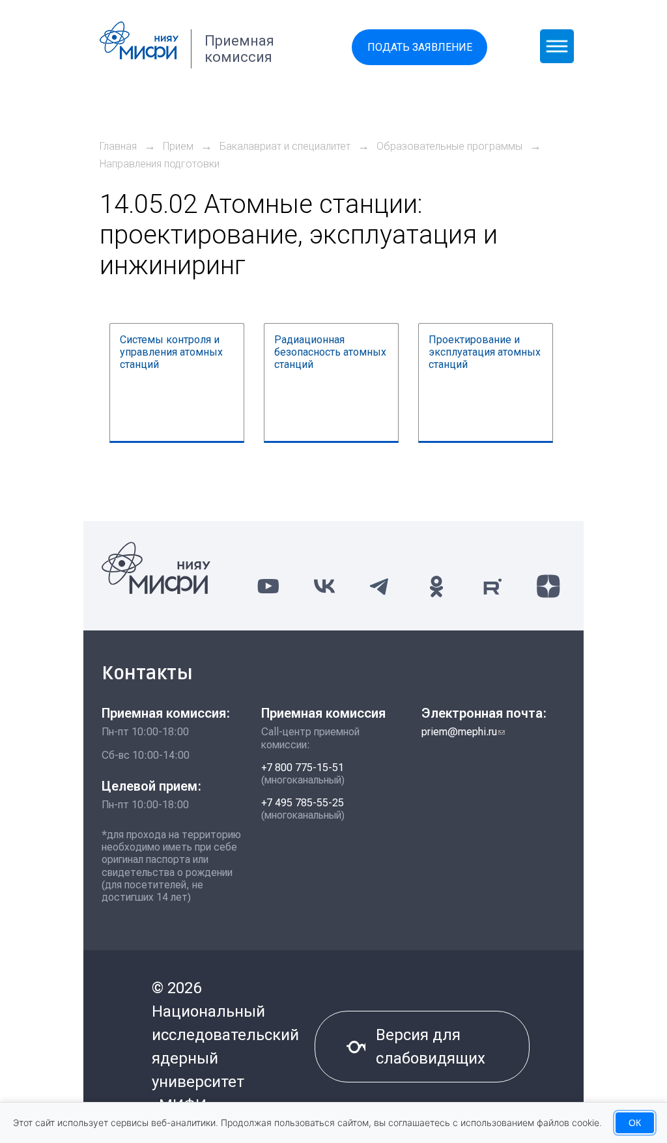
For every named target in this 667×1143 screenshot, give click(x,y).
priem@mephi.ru (463, 732)
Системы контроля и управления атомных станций (171, 352)
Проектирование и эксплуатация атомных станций (485, 352)
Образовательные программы (449, 146)
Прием (178, 146)
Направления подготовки (160, 164)
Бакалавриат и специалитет (285, 146)
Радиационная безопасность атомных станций (330, 352)
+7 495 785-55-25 (302, 803)
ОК (635, 1123)
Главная (118, 146)
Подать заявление (419, 47)
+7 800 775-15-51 (302, 767)
